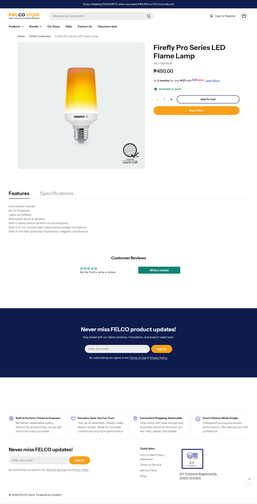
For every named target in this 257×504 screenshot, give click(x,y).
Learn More (212, 80)
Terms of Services (56, 469)
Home (21, 36)
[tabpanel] (128, 219)
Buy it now (196, 110)
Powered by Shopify (48, 494)
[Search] (149, 16)
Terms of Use (138, 357)
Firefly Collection (40, 36)
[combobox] (101, 16)
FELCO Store (27, 494)
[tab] (19, 194)
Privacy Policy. (158, 357)
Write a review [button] (159, 270)
